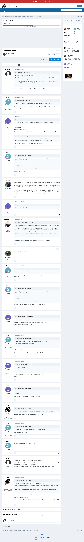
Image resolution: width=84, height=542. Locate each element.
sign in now (30, 515)
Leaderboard (35, 13)
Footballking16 (79, 31)
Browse (4, 9)
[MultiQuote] (15, 92)
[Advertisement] (31, 38)
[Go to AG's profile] (8, 409)
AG (8, 405)
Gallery (18, 13)
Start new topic (43, 59)
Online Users (28, 13)
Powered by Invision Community (42, 540)
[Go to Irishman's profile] (8, 184)
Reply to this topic (55, 59)
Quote (18, 92)
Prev (6, 64)
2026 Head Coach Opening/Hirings (41, 1)
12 (14, 64)
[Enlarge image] (27, 396)
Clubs (13, 13)
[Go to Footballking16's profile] (74, 32)
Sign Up (79, 5)
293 (8, 230)
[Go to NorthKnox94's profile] (8, 224)
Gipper (8, 97)
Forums (3, 13)
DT (28, 100)
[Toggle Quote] (15, 72)
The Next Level (17, 54)
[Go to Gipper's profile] (8, 102)
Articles (8, 13)
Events (24, 9)
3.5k (8, 108)
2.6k (8, 127)
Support (18, 9)
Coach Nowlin (11, 53)
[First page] (3, 65)
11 (12, 64)
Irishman (7, 180)
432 (8, 415)
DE (8, 116)
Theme (36, 537)
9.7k (8, 190)
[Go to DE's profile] (8, 121)
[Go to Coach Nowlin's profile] (4, 54)
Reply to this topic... (14, 520)
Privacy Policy (42, 537)
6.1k (8, 259)
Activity (9, 9)
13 (16, 64)
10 (10, 64)
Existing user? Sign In (70, 5)
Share (48, 54)
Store (14, 9)
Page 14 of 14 (24, 64)
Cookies (48, 537)
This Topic (76, 9)
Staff (22, 13)
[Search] (81, 10)
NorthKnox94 (8, 219)
